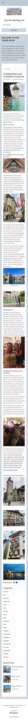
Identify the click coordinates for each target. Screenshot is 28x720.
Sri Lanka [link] (6, 647)
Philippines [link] (6, 637)
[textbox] (14, 25)
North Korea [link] (7, 634)
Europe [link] (5, 611)
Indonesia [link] (6, 621)
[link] (14, 11)
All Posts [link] (6, 591)
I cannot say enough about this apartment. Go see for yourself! (13, 150)
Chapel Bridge (16, 179)
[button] (3, 3)
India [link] (4, 618)
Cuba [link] (4, 608)
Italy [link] (4, 624)
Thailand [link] (5, 654)
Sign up (14, 30)
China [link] (5, 605)
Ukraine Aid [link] (14, 717)
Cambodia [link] (6, 601)
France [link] (5, 614)
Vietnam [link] (5, 657)
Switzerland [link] (6, 650)
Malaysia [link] (5, 631)
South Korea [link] (7, 644)
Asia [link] (4, 595)
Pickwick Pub (20, 233)
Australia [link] (6, 598)
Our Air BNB (7, 127)
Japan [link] (5, 627)
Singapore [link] (6, 640)
